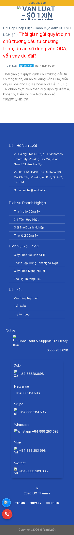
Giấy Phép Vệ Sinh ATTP (30, 254)
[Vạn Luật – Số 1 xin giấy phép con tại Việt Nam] (37, 13)
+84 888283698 (31, 374)
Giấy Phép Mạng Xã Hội (29, 270)
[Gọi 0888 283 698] (7, 514)
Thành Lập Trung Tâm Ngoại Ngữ (36, 263)
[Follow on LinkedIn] (44, 481)
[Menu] (5, 13)
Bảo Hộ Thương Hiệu (27, 279)
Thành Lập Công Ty (27, 211)
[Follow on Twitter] (39, 481)
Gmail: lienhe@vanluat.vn (30, 190)
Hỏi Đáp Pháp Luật (17, 28)
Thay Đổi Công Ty (26, 235)
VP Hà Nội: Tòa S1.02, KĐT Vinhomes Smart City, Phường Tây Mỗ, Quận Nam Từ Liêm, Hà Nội (38, 159)
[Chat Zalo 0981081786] (6, 502)
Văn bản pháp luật (26, 298)
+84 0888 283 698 (33, 471)
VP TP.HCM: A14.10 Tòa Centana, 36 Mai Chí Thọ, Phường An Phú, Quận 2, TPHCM (38, 177)
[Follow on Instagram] (34, 481)
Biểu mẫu (20, 306)
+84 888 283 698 (32, 412)
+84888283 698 (27, 393)
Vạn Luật (12, 65)
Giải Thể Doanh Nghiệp (29, 227)
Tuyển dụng (22, 314)
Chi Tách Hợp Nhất (26, 219)
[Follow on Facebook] (29, 481)
